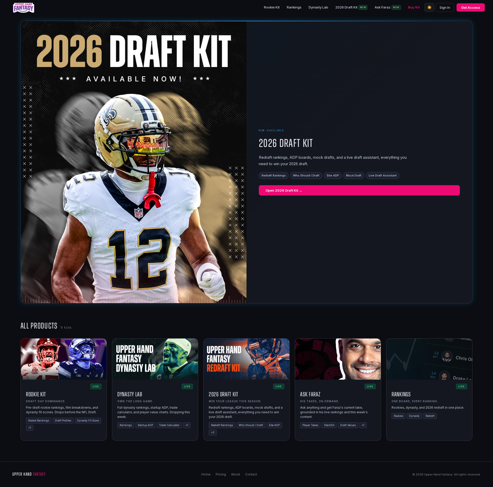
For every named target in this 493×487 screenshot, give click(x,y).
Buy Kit (414, 7)
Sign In (445, 7)
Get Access (470, 7)
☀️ (429, 7)
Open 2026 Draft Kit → (284, 190)
